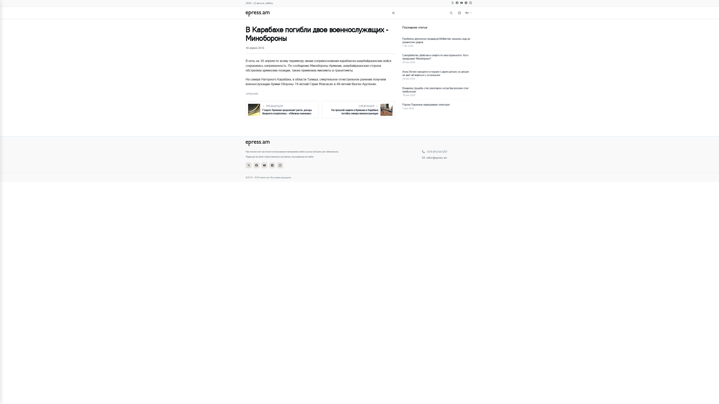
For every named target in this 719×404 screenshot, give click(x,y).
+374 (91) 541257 (437, 151)
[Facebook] (457, 2)
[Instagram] (470, 2)
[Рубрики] (393, 13)
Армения (252, 93)
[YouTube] (461, 2)
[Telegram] (466, 2)
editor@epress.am (437, 157)
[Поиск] (451, 13)
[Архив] (459, 13)
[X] (452, 2)
